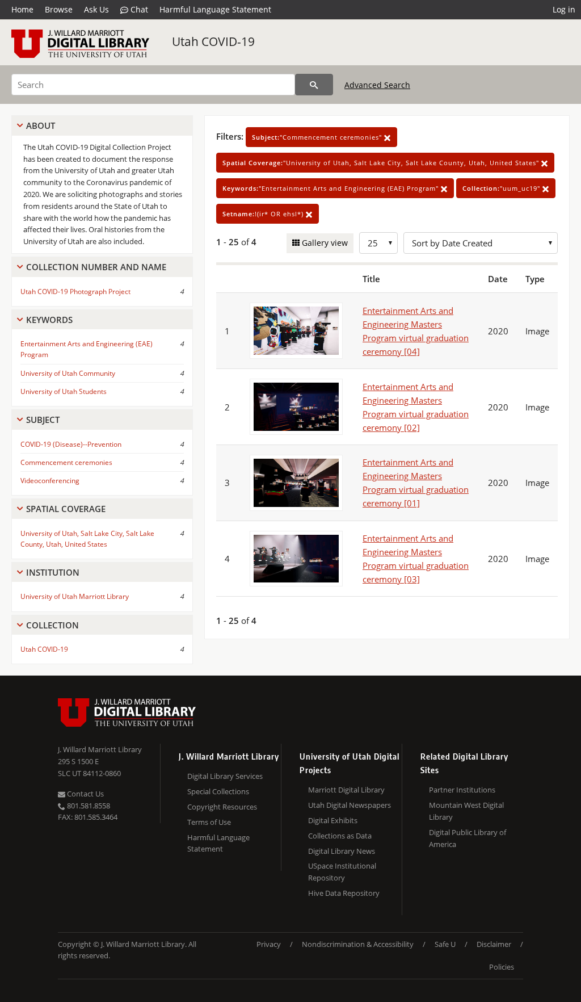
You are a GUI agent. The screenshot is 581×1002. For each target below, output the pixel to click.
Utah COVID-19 (213, 41)
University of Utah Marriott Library (74, 596)
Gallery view (324, 242)
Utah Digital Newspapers (349, 805)
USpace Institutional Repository (342, 872)
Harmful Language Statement (215, 9)
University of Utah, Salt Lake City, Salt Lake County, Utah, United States (87, 539)
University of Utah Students (63, 391)
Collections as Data (340, 836)
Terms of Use (209, 822)
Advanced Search (377, 84)
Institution (52, 572)
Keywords (49, 319)
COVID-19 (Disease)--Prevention (70, 444)
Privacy (268, 944)
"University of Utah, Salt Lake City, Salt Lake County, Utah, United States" (381, 162)
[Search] (314, 84)
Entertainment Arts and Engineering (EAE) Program (86, 349)
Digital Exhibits (332, 820)
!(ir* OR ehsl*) (264, 213)
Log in (564, 9)
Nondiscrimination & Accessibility (358, 944)
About (40, 125)
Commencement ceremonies (66, 462)
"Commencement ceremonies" (318, 137)
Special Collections (218, 791)
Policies (501, 967)
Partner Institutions (462, 790)
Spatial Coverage (66, 508)
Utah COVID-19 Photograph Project (75, 291)
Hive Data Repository (344, 893)
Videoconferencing (49, 480)
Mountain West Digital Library (466, 811)
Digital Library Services (225, 776)
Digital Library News (341, 851)
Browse (59, 9)
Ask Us (96, 9)
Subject (43, 419)
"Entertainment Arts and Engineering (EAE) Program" (331, 188)
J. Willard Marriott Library (100, 749)
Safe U (445, 944)
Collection (52, 625)
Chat (138, 9)
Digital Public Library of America (467, 838)
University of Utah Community (67, 373)
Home (22, 9)
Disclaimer (494, 944)
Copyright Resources (222, 807)
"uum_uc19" (502, 188)
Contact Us (84, 794)
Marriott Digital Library (346, 790)
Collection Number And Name (96, 266)
